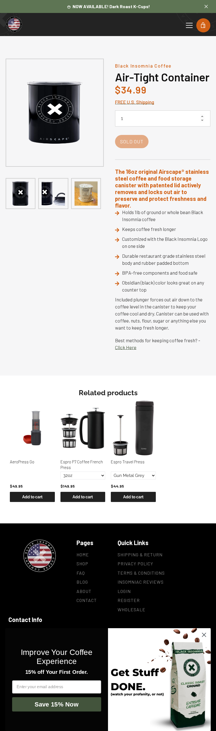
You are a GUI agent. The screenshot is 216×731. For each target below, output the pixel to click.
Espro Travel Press (128, 461)
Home (82, 554)
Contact (86, 600)
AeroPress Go (22, 461)
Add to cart (32, 497)
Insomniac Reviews (141, 582)
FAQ (80, 573)
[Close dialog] (204, 634)
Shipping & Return (140, 554)
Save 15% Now (56, 704)
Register (129, 600)
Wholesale (131, 609)
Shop (82, 563)
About (83, 591)
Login (124, 591)
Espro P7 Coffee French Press (81, 464)
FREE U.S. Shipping (134, 102)
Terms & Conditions (141, 573)
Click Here (125, 347)
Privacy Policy (135, 563)
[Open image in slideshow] (54, 112)
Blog (82, 582)
